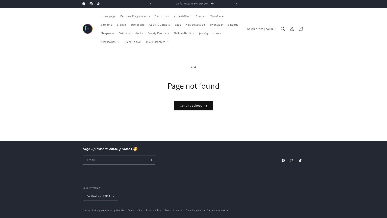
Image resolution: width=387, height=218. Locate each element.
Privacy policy (153, 210)
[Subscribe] (150, 160)
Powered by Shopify (113, 210)
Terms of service (173, 210)
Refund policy (135, 210)
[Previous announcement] (150, 4)
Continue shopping (193, 105)
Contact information (217, 210)
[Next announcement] (236, 4)
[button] (135, 16)
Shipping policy (194, 210)
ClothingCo (97, 210)
